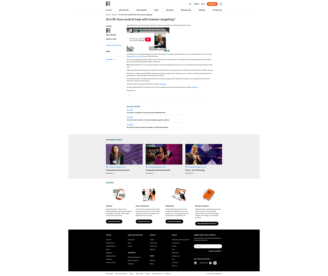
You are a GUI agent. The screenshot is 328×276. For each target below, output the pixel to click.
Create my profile (215, 251)
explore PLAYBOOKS (174, 221)
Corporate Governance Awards (158, 170)
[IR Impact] (108, 4)
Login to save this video (113, 45)
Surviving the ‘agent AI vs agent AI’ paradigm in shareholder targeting (147, 127)
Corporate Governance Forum (118, 170)
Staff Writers (111, 35)
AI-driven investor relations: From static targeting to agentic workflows (148, 120)
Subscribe (212, 4)
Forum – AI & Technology (195, 170)
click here (163, 84)
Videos (114, 15)
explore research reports (206, 223)
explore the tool (144, 221)
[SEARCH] (190, 4)
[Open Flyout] (221, 4)
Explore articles (114, 221)
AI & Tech (109, 59)
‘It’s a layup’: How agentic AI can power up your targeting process (146, 112)
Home (108, 15)
